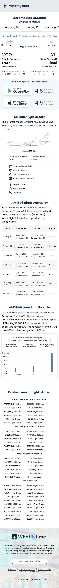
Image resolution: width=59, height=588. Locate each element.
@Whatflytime (41, 579)
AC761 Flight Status (12, 496)
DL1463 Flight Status (12, 411)
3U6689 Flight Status (35, 496)
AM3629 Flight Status (35, 515)
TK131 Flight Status (12, 477)
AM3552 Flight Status (12, 493)
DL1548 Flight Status (35, 404)
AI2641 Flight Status (35, 493)
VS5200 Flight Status (12, 408)
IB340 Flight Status (35, 438)
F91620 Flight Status (35, 446)
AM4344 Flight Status (35, 504)
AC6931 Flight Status (35, 511)
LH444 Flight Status (35, 477)
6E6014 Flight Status (12, 489)
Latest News (34, 572)
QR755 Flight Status (12, 462)
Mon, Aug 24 (12, 27)
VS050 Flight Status (12, 442)
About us (12, 569)
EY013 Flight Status (35, 473)
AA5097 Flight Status (35, 508)
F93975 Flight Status (12, 404)
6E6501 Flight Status (35, 485)
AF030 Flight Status (35, 469)
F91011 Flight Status (12, 419)
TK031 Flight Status (35, 458)
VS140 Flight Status (12, 431)
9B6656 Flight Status (35, 519)
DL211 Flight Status (12, 466)
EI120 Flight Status (12, 435)
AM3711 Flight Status (12, 519)
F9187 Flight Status (12, 450)
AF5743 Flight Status (35, 489)
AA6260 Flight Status (12, 511)
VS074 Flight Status (35, 435)
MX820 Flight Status (35, 450)
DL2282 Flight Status (35, 411)
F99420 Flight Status (35, 419)
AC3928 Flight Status (12, 508)
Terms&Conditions (27, 569)
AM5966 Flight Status (12, 500)
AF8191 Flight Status (12, 515)
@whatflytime (21, 579)
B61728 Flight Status (12, 438)
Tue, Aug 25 (32, 27)
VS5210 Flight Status (35, 422)
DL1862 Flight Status (12, 415)
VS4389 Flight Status (12, 422)
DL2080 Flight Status (35, 415)
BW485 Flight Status (12, 446)
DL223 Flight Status (35, 466)
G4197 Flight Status (35, 442)
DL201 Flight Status (35, 462)
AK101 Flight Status (35, 500)
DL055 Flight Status (12, 458)
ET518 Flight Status (12, 469)
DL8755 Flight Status (12, 473)
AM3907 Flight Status (12, 485)
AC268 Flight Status (12, 504)
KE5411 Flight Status (35, 408)
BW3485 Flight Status (35, 431)
